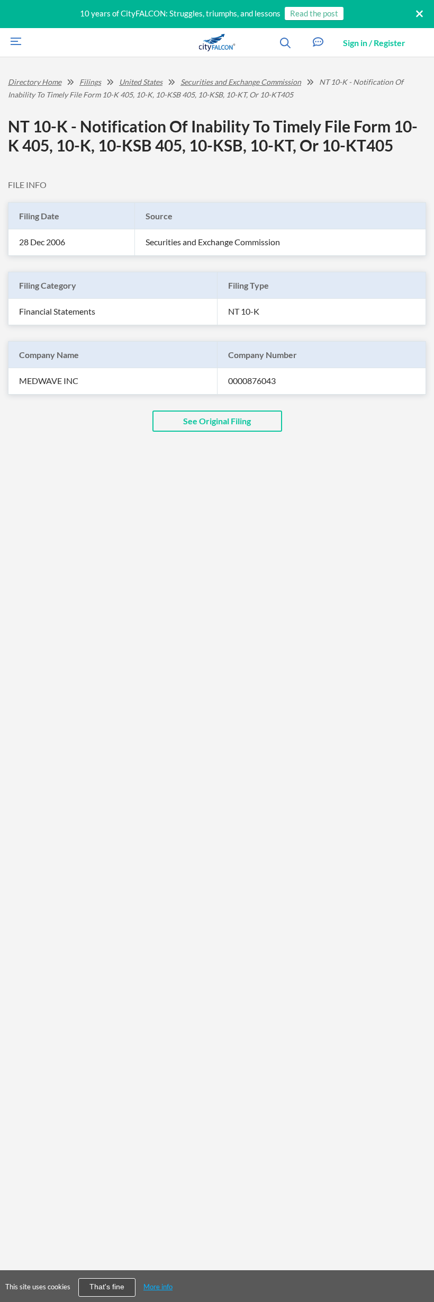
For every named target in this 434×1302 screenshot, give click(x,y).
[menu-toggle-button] (13, 42)
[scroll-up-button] (416, 1262)
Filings (90, 81)
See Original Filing (217, 421)
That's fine (106, 1287)
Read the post (314, 13)
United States (140, 81)
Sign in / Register (374, 43)
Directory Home (34, 81)
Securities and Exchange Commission (240, 81)
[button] (318, 42)
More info (158, 1286)
